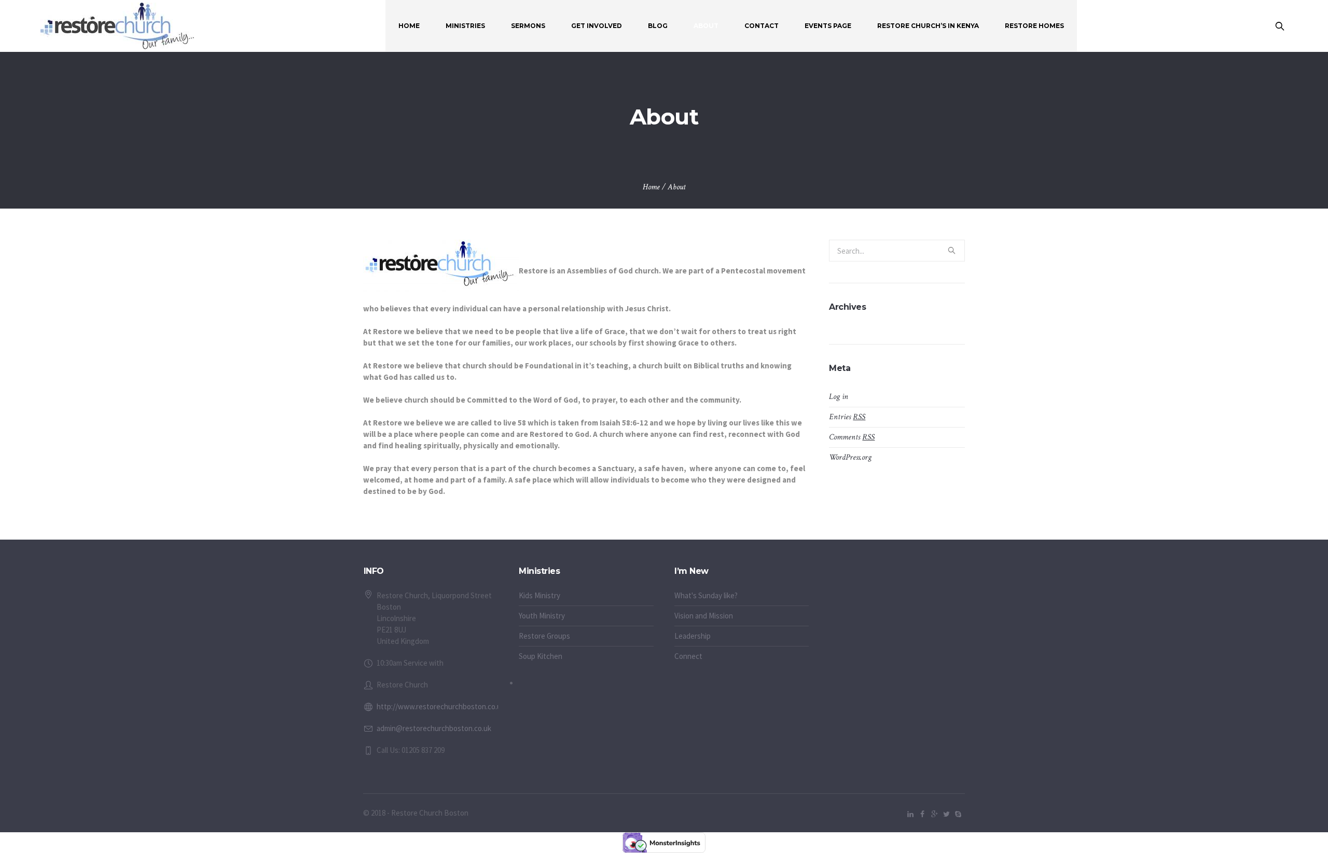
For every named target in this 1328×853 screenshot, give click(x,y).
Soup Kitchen (540, 656)
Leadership (692, 636)
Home (651, 187)
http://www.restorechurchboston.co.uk (441, 706)
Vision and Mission (703, 616)
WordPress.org (850, 457)
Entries (847, 416)
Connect (688, 656)
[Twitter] (946, 814)
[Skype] (958, 814)
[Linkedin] (910, 814)
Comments (852, 437)
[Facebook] (922, 814)
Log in (838, 396)
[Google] (934, 814)
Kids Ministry (539, 595)
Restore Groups (544, 636)
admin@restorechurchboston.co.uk (434, 728)
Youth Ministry (542, 616)
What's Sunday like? (706, 595)
